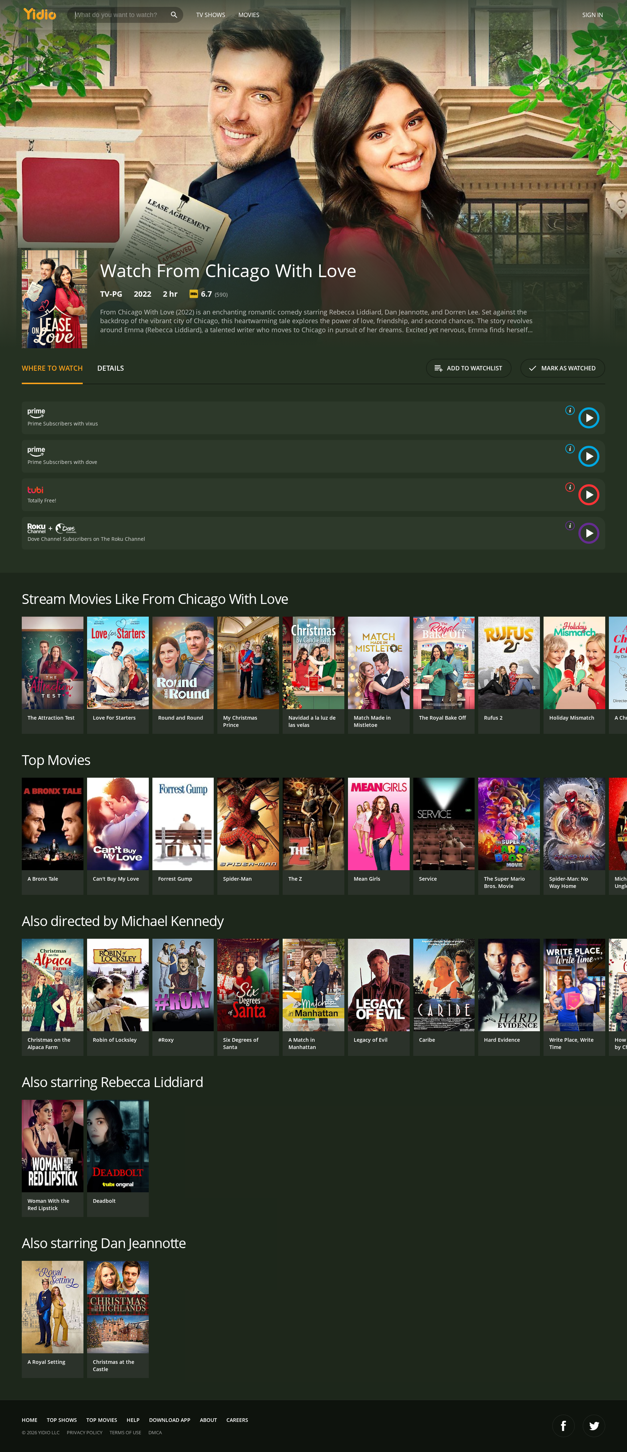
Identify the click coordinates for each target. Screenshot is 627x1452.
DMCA (155, 1432)
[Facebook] (563, 1426)
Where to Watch (52, 368)
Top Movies (101, 1419)
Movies (248, 15)
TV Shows (210, 15)
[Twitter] (594, 1426)
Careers (237, 1419)
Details (110, 368)
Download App (169, 1419)
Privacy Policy (84, 1432)
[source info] (568, 410)
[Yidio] (40, 16)
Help (133, 1419)
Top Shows (62, 1419)
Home (29, 1419)
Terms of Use (125, 1432)
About (208, 1419)
